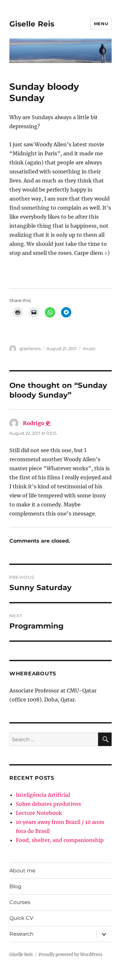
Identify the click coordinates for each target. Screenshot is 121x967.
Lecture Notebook (39, 813)
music (89, 348)
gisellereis (30, 348)
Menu (101, 23)
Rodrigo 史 (37, 423)
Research (21, 934)
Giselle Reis (31, 23)
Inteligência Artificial (43, 795)
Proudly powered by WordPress (71, 954)
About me (22, 871)
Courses (19, 902)
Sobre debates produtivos (48, 804)
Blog (15, 886)
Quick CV (21, 918)
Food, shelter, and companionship (60, 840)
